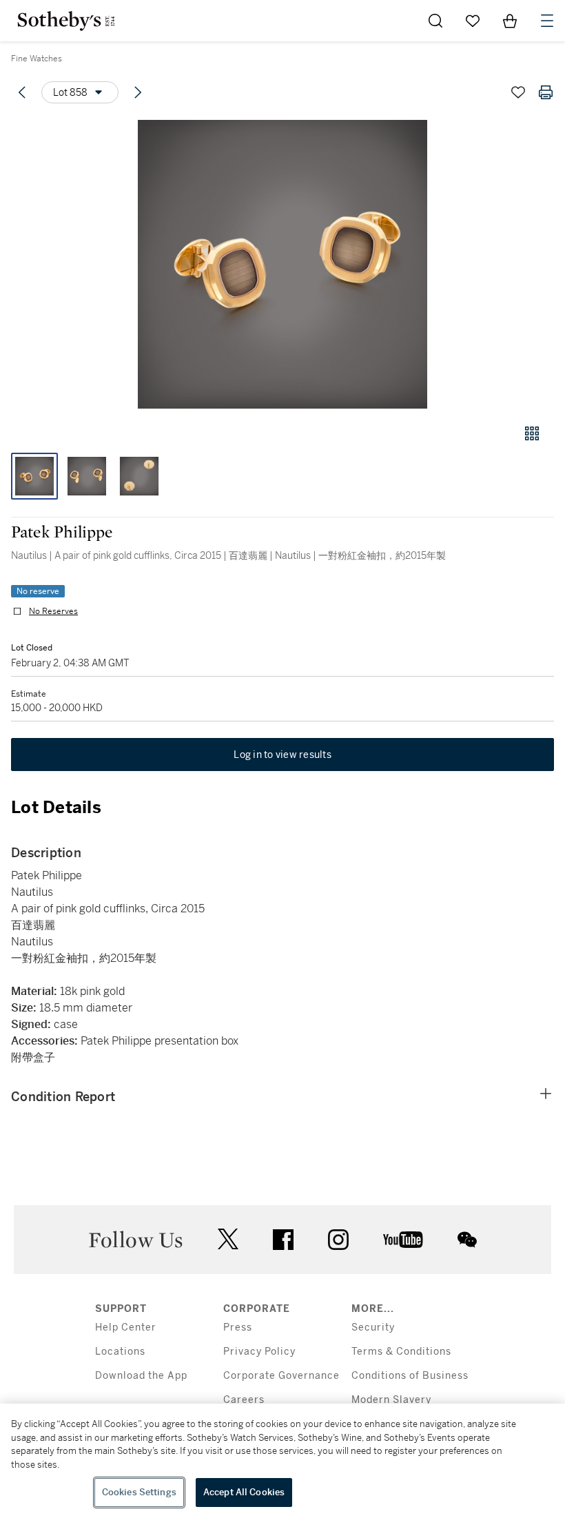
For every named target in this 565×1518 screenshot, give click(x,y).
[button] (282, 264)
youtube (403, 1239)
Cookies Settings (139, 1492)
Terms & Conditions (401, 1351)
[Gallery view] (532, 433)
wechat (467, 1239)
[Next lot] (138, 92)
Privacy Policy (259, 1351)
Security (373, 1327)
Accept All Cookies (244, 1492)
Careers (244, 1400)
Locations (120, 1351)
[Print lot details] (546, 92)
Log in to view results (282, 754)
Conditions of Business (410, 1376)
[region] (282, 1461)
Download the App (141, 1376)
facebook (283, 1239)
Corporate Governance (281, 1376)
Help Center (125, 1327)
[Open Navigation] (547, 20)
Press (237, 1327)
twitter (228, 1239)
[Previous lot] (22, 92)
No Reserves (53, 611)
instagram (338, 1239)
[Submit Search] (435, 21)
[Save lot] (518, 92)
